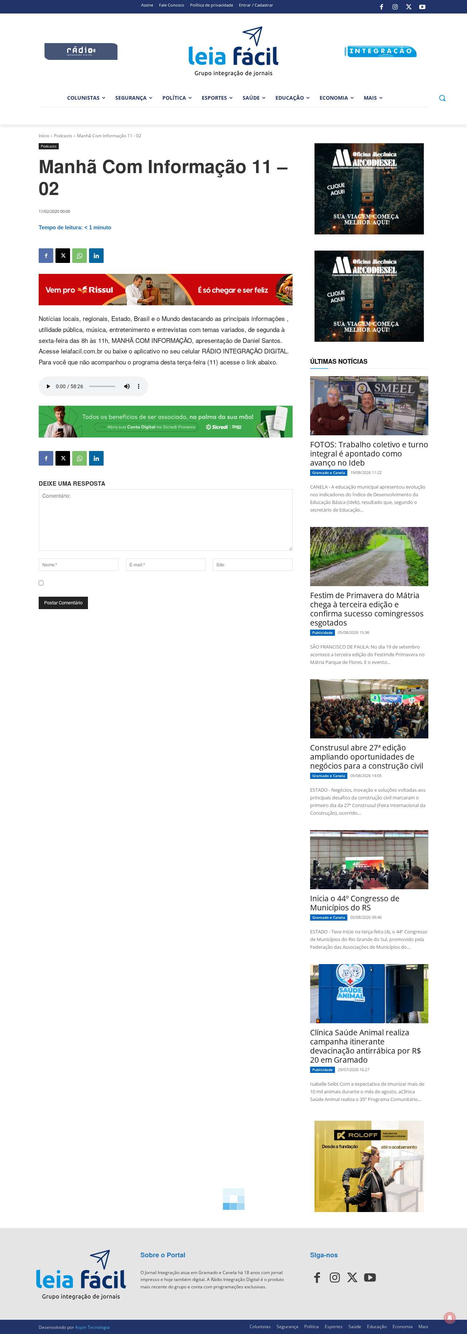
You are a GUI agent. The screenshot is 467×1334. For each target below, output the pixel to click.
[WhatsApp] (79, 255)
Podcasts (63, 136)
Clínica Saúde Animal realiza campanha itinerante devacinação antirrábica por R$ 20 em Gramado (365, 1046)
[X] (408, 7)
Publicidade (322, 632)
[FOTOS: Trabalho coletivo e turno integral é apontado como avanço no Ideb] (369, 405)
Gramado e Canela (328, 472)
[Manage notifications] (450, 1318)
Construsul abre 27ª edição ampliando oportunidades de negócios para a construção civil (366, 756)
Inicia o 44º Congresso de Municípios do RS (355, 903)
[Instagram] (395, 7)
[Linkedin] (96, 255)
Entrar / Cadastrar (256, 5)
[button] (442, 98)
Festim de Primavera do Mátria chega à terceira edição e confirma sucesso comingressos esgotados (367, 609)
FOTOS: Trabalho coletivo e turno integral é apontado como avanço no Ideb (369, 453)
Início (44, 136)
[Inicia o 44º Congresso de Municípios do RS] (369, 859)
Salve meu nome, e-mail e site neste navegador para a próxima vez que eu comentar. (146, 589)
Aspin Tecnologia (92, 1327)
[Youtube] (422, 7)
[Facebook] (381, 7)
